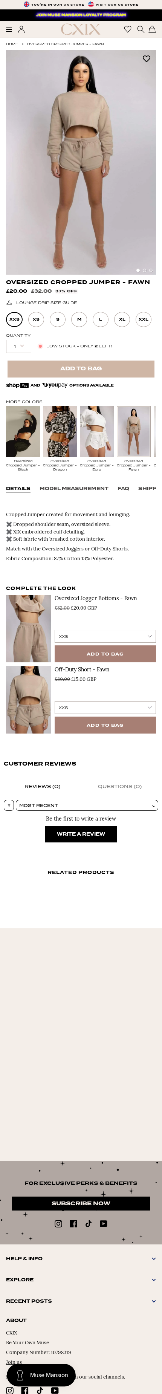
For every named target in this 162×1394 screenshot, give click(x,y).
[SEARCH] (140, 29)
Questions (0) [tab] (120, 786)
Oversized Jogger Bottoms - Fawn (96, 599)
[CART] (152, 29)
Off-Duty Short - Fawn (82, 670)
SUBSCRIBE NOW (81, 1204)
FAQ (123, 488)
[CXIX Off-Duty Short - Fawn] (28, 700)
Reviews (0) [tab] (42, 786)
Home (12, 44)
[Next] (146, 162)
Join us (14, 1362)
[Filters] (9, 805)
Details (18, 488)
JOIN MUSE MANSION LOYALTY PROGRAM (81, 15)
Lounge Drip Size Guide (46, 302)
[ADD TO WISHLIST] (146, 58)
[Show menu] (11, 29)
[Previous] (15, 162)
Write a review (81, 834)
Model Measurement (74, 488)
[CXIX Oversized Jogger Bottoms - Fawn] (28, 628)
